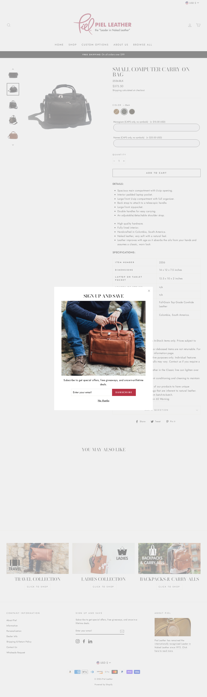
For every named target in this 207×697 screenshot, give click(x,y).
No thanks (103, 400)
